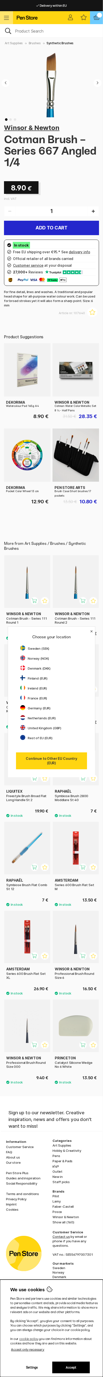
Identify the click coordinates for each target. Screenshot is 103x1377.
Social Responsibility (21, 1183)
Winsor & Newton (32, 127)
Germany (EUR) (39, 708)
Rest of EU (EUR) (40, 738)
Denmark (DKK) (39, 668)
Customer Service (20, 1147)
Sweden (58, 1268)
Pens (56, 1156)
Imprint (11, 1204)
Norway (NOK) (38, 658)
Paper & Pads (62, 1161)
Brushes (35, 43)
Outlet (57, 1171)
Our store (13, 1162)
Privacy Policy (16, 1199)
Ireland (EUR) (37, 688)
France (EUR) (37, 698)
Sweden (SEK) (38, 648)
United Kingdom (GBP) (44, 728)
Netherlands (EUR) (42, 718)
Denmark (59, 1277)
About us (13, 1157)
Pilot (55, 1196)
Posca (57, 1212)
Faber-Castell (63, 1206)
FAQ (9, 1152)
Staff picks (61, 1182)
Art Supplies (14, 43)
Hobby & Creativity (66, 1151)
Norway (58, 1272)
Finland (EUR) (38, 678)
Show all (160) (63, 1222)
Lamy (56, 1201)
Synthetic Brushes (60, 43)
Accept (71, 1367)
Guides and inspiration (23, 1178)
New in (57, 1177)
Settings (32, 1367)
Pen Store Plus (17, 1173)
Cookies (12, 1209)
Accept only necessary (27, 1349)
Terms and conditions (22, 1194)
